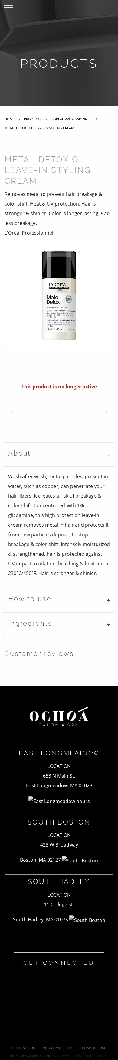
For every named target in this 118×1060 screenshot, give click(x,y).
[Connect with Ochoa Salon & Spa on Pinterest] (103, 1002)
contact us (23, 1048)
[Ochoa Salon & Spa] (59, 716)
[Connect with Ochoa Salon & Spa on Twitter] (44, 1002)
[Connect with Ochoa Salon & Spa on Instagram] (74, 1002)
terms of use (93, 1048)
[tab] (59, 454)
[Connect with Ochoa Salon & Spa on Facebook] (15, 1002)
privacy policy (57, 1048)
